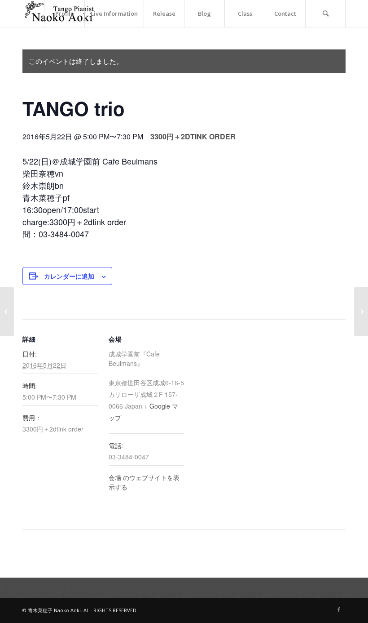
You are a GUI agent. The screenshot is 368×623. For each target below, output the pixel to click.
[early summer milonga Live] (7, 311)
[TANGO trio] (361, 311)
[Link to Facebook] (339, 609)
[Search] (325, 13)
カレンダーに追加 (69, 275)
